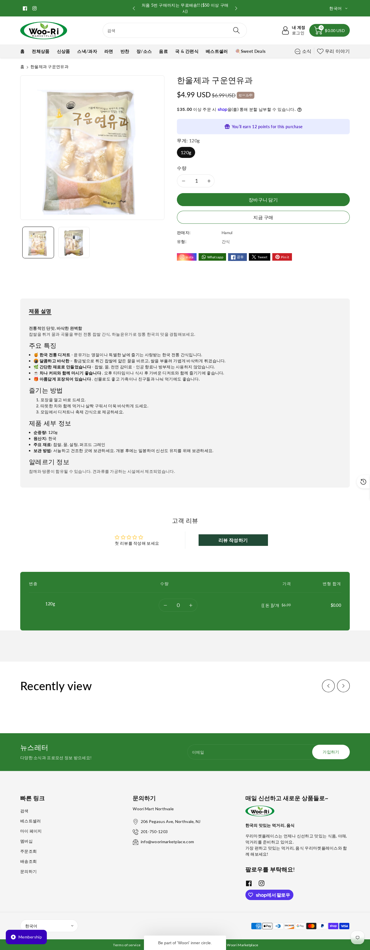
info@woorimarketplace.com (167, 841)
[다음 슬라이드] (236, 8)
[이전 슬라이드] (134, 8)
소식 (307, 51)
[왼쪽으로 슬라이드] (328, 686)
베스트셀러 (30, 820)
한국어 (31, 925)
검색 (24, 810)
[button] (329, 30)
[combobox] (175, 30)
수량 (181, 168)
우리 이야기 (337, 51)
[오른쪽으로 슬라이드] (343, 686)
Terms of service (126, 945)
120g (186, 152)
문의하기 (28, 871)
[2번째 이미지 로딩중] (74, 242)
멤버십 (26, 841)
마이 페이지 (31, 830)
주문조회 (28, 851)
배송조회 (28, 861)
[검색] (236, 30)
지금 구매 (263, 217)
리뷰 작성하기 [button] (233, 540)
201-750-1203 (154, 831)
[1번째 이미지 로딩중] (38, 242)
